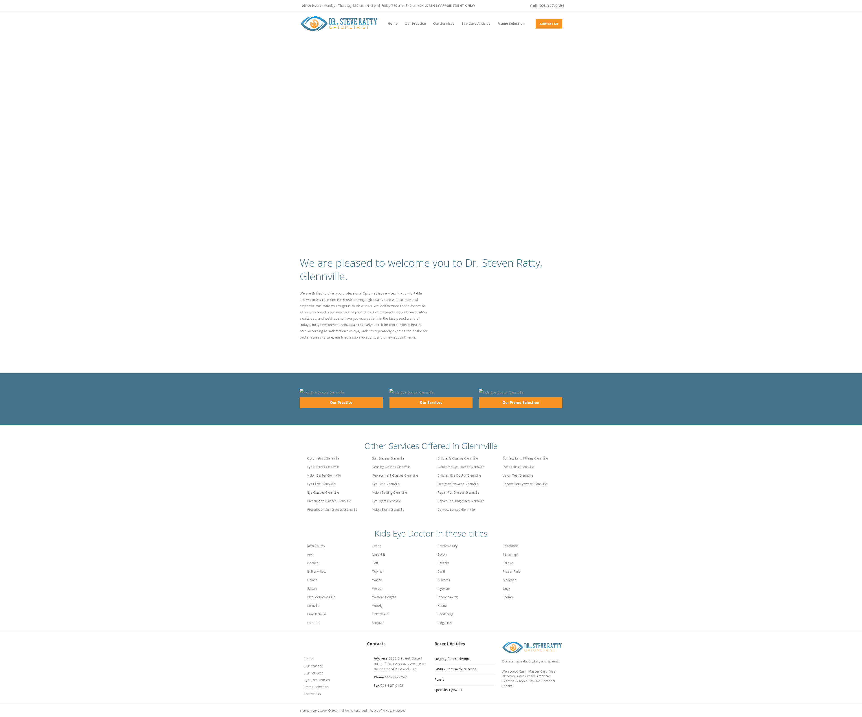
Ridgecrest (445, 622)
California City (447, 546)
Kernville (313, 605)
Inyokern (444, 588)
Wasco (377, 580)
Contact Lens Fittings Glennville (525, 458)
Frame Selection (511, 23)
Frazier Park (511, 571)
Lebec (376, 546)
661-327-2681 (396, 677)
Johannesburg (447, 597)
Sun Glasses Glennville (388, 458)
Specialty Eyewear (448, 689)
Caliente (443, 563)
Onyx (506, 588)
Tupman (378, 571)
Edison (312, 588)
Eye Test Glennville (385, 484)
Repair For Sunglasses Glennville (461, 501)
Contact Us (549, 24)
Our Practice (415, 23)
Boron (442, 554)
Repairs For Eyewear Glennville (525, 484)
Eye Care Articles (476, 23)
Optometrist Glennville (323, 458)
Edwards (444, 580)
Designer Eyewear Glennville (458, 484)
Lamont (313, 622)
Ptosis (439, 679)
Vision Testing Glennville (389, 492)
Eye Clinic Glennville (321, 484)
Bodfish (312, 563)
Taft (375, 563)
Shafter (508, 597)
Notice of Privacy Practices (387, 710)
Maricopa (509, 580)
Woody (377, 605)
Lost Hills (378, 554)
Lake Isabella (316, 614)
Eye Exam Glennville (386, 501)
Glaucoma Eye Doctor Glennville (461, 467)
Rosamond (511, 546)
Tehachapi (510, 554)
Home (393, 23)
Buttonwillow (316, 571)
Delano (312, 580)
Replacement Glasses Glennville (395, 475)
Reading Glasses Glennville (391, 467)
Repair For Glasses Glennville (458, 492)
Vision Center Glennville (324, 475)
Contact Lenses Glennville (456, 509)
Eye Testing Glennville (518, 467)
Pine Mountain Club (321, 597)
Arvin (310, 554)
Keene (442, 605)
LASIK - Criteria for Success (455, 669)
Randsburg (445, 614)
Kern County (316, 546)
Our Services (443, 23)
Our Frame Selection (520, 402)
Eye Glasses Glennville (323, 492)
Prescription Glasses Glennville (329, 501)
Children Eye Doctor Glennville (459, 475)
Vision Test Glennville (518, 475)
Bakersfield (380, 614)
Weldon (377, 588)
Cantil (442, 571)
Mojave (377, 622)
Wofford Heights (384, 597)
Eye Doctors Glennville (323, 467)
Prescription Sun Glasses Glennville (332, 509)
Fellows (508, 563)
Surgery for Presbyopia (452, 658)
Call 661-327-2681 (547, 6)
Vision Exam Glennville (388, 509)
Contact (366, 183)
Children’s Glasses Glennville (458, 458)
